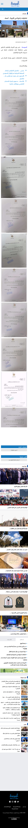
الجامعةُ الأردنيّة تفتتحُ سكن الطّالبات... (18, 528)
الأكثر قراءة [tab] (9, 639)
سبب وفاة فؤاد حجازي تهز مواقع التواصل (10, 745)
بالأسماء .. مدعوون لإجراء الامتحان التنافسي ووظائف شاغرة (14, 82)
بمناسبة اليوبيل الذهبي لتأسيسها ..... (18, 612)
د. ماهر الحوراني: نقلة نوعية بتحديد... (18, 634)
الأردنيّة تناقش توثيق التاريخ (20, 486)
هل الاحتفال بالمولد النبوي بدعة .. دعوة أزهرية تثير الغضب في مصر (11, 698)
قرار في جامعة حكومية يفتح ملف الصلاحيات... (16, 570)
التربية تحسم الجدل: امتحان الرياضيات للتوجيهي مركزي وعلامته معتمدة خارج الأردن (15, 664)
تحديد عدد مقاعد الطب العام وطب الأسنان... (16, 549)
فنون (25, 724)
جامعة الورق (23, 643)
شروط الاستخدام (7, 806)
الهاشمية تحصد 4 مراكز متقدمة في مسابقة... (16, 591)
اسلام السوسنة (15, 808)
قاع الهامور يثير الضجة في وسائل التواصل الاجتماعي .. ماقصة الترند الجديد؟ (10, 682)
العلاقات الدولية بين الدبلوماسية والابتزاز (16, 654)
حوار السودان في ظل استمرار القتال (17, 651)
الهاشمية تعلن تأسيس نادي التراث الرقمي (17, 507)
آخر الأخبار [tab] (22, 639)
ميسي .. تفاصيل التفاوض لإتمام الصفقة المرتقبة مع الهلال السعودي (13, 71)
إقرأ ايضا (24, 466)
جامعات (24, 13)
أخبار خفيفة (23, 677)
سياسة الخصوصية (17, 806)
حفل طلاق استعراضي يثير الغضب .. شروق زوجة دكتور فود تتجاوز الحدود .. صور (10, 703)
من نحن (24, 806)
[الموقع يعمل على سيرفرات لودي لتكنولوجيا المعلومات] (14, 819)
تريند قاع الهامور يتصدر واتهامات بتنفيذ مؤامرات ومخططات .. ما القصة (11, 708)
